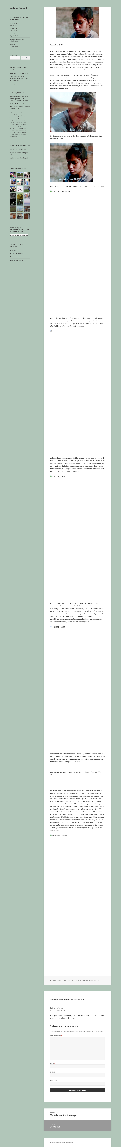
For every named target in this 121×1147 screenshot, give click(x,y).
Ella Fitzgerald (21, 108)
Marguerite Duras (21, 124)
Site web (53, 1081)
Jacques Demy (13, 116)
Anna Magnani (14, 99)
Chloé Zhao (90, 980)
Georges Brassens (23, 114)
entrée (71, 980)
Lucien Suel (12, 123)
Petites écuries (14, 34)
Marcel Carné (13, 124)
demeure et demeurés (24, 106)
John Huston (13, 121)
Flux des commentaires (17, 257)
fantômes (18, 111)
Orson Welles (22, 128)
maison (25, 123)
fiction (21, 113)
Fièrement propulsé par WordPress (61, 1143)
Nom (52, 1063)
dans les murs (24, 104)
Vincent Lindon (22, 134)
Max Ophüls (12, 126)
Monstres (12, 44)
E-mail (53, 1072)
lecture (18, 121)
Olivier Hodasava (14, 128)
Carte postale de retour (17, 39)
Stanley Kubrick (21, 132)
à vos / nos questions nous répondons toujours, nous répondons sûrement (19, 78)
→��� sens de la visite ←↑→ (19, 73)
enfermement (13, 111)
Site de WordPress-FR (16, 260)
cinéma (14, 103)
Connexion (13, 250)
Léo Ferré (18, 123)
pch (65, 980)
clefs (19, 104)
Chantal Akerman (23, 99)
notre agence (14, 84)
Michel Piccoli (18, 126)
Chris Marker (13, 101)
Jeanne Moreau (18, 119)
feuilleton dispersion (14, 113)
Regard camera (14, 28)
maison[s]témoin (19, 8)
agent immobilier (15, 97)
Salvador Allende (13, 132)
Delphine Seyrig (14, 106)
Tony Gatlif (12, 134)
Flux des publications (16, 253)
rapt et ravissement (21, 130)
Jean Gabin (12, 118)
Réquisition (13, 23)
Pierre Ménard (13, 130)
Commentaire (56, 1036)
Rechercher (13, 55)
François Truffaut (14, 115)
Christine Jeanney (22, 101)
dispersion (13, 108)
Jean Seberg (25, 118)
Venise (17, 134)
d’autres (53, 57)
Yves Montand (13, 136)
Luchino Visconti (23, 120)
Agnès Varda (24, 96)
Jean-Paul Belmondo (20, 116)
